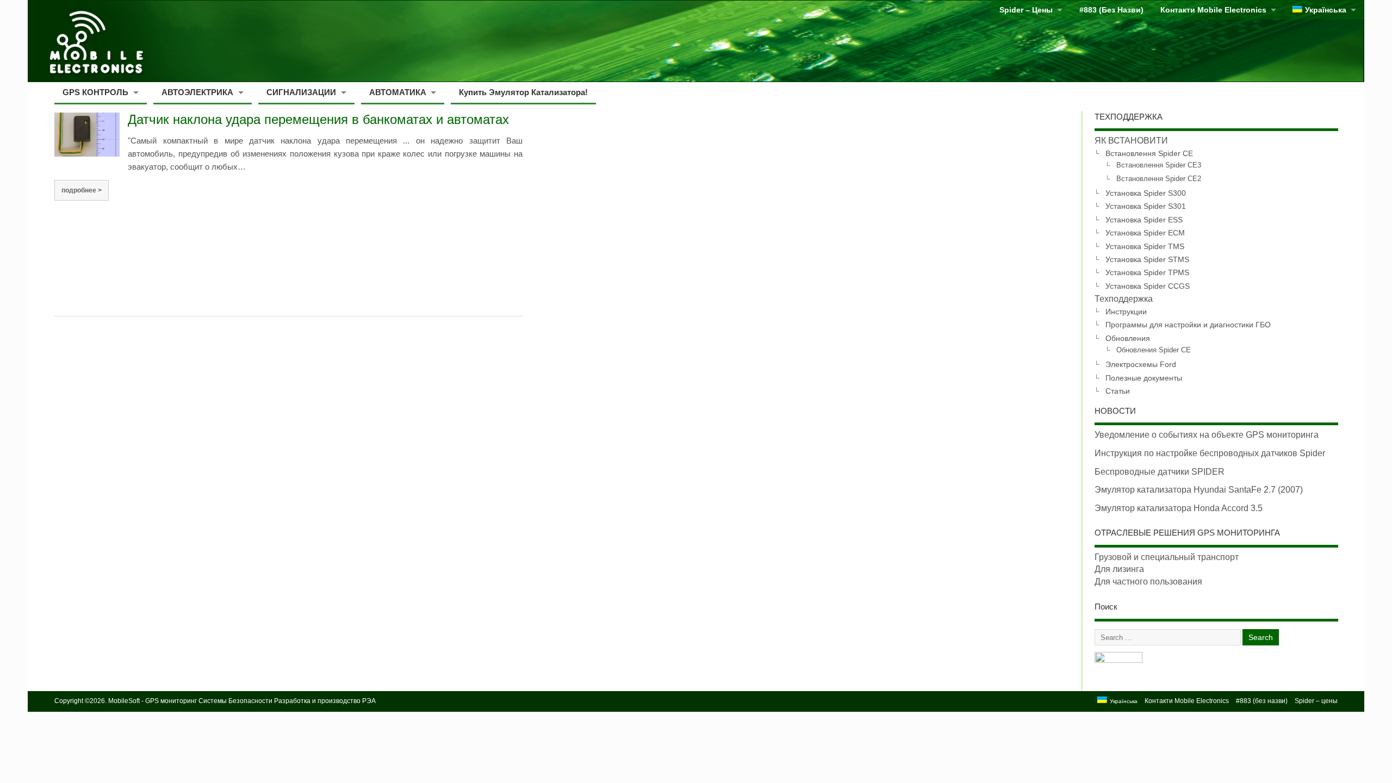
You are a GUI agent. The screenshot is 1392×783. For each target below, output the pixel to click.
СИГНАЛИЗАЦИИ (301, 92)
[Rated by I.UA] (1118, 659)
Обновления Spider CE (1153, 350)
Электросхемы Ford (1140, 364)
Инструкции (1126, 311)
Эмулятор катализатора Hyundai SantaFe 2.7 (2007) (1199, 489)
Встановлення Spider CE (1149, 153)
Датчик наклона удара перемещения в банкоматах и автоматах (318, 119)
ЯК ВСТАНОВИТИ (1131, 140)
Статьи (1117, 391)
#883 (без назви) (1111, 9)
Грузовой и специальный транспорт (1167, 557)
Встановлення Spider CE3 (1158, 165)
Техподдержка (1124, 298)
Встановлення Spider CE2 (1158, 179)
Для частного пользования (1148, 581)
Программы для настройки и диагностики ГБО (1188, 324)
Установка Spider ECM (1145, 232)
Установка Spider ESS (1144, 219)
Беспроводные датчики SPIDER (1160, 471)
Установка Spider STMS (1147, 259)
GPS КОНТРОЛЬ (95, 92)
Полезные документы (1143, 378)
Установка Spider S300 (1145, 193)
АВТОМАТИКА (397, 92)
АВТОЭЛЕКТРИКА (197, 92)
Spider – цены (1026, 9)
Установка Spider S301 (1145, 206)
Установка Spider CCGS (1147, 286)
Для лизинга (1119, 569)
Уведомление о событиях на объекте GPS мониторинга (1207, 434)
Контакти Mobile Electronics (1213, 9)
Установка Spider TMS (1144, 246)
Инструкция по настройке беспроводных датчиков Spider (1210, 453)
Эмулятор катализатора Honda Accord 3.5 (1179, 508)
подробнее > (81, 190)
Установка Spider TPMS (1147, 272)
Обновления (1127, 338)
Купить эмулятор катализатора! (523, 92)
